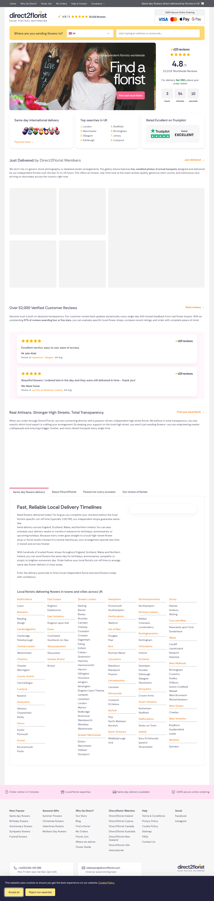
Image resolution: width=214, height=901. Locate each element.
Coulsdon (83, 631)
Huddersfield (176, 729)
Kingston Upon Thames (91, 690)
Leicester (113, 687)
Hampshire (114, 599)
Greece (30, 133)
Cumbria (22, 689)
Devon (20, 723)
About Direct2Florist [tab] (64, 492)
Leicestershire (116, 680)
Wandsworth (85, 720)
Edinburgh (88, 140)
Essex (50, 629)
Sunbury (174, 610)
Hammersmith (86, 665)
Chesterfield (24, 712)
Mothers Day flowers (54, 831)
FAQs (145, 836)
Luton (20, 605)
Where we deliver (86, 841)
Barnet (82, 610)
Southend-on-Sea (57, 640)
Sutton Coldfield (178, 686)
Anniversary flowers (20, 826)
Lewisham (83, 699)
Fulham (82, 652)
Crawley (174, 712)
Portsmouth (115, 605)
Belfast (143, 618)
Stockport (83, 754)
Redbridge (84, 711)
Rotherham (145, 708)
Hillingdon (83, 673)
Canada (36, 129)
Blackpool (114, 670)
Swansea (174, 657)
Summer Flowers (52, 816)
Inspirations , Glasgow (43, 357)
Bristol (51, 665)
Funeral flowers (18, 836)
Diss (110, 717)
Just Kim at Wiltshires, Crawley (47, 390)
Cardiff (173, 644)
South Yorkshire (148, 701)
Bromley (83, 618)
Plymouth (22, 734)
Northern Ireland (148, 612)
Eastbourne (54, 610)
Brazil (31, 129)
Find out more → (24, 142)
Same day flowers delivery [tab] (29, 492)
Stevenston (145, 682)
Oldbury (174, 682)
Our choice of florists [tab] (135, 492)
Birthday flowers (18, 821)
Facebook (181, 816)
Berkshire (22, 612)
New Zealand (24, 133)
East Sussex (54, 599)
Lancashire (114, 659)
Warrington (23, 670)
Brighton (52, 605)
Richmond (83, 716)
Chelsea (82, 627)
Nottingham (145, 640)
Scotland (144, 659)
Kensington (84, 686)
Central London (26, 646)
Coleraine (144, 623)
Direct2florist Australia (122, 831)
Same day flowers (19, 816)
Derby (20, 717)
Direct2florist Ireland (121, 816)
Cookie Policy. (106, 882)
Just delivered (195, 159)
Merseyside (115, 693)
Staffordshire (146, 719)
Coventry (174, 674)
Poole (20, 751)
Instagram (181, 821)
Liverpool (118, 140)
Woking (173, 614)
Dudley (173, 678)
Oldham (82, 750)
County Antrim (25, 676)
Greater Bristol (56, 659)
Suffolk (142, 731)
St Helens (113, 704)
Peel (110, 640)
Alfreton (21, 708)
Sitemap (147, 831)
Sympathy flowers (19, 831)
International (116, 850)
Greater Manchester (89, 735)
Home (13, 3)
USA (57, 133)
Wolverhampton (178, 699)
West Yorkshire (177, 718)
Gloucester (53, 653)
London (87, 126)
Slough (21, 623)
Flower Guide (83, 847)
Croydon (83, 635)
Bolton (82, 741)
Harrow (82, 669)
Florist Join (46, 3)
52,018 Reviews (97, 16)
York (110, 742)
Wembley (83, 724)
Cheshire (22, 659)
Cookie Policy (150, 826)
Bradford (174, 725)
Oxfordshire (145, 646)
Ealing (81, 644)
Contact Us (148, 841)
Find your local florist (31, 95)
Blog (78, 821)
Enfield (82, 648)
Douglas (112, 635)
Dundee (143, 670)
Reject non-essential (40, 892)
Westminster (24, 653)
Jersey (117, 135)
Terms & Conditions (153, 816)
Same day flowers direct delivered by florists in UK (171, 3)
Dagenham (84, 639)
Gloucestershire (56, 646)
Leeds (172, 733)
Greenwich (84, 656)
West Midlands (177, 663)
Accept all (13, 892)
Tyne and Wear (177, 620)
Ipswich (143, 742)
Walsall (173, 691)
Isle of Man (114, 629)
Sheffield (118, 126)
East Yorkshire (55, 616)
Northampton (146, 605)
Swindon (174, 746)
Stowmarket (145, 747)
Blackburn (114, 665)
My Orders (61, 3)
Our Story (81, 816)
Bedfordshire (24, 599)
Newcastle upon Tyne (181, 627)
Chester (21, 665)
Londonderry (146, 627)
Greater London (87, 599)
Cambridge (23, 635)
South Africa (35, 133)
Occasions (96, 3)
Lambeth (83, 694)
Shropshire (145, 689)
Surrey (173, 599)
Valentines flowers (53, 826)
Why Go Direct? (29, 3)
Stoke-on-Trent (147, 725)
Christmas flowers (53, 821)
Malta (55, 129)
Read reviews (195, 307)
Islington (83, 682)
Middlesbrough (116, 738)
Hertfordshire (116, 616)
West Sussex (176, 705)
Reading (21, 618)
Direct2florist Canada (121, 826)
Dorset (21, 740)
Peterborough (25, 640)
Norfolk (112, 710)
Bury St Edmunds (148, 738)
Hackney (83, 661)
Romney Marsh (116, 653)
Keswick (21, 695)
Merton (82, 707)
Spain (41, 133)
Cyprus (41, 129)
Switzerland (46, 133)
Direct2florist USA (119, 845)
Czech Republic (46, 129)
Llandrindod (176, 648)
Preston (112, 674)
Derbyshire (23, 702)
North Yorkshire (117, 731)
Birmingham (120, 131)
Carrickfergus (25, 682)
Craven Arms (146, 695)
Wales (172, 637)
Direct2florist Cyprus (121, 821)
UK (52, 133)
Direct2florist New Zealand (119, 838)
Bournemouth (25, 747)
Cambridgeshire (26, 629)
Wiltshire (174, 740)
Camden (83, 622)
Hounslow (83, 677)
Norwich (113, 725)
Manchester (90, 131)
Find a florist (83, 826)
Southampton (116, 610)
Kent (110, 646)
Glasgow (88, 135)
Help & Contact (79, 3)
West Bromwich (178, 695)
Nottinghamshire (148, 633)
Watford (113, 623)
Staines (173, 605)
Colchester (53, 635)
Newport (174, 652)
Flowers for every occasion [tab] (99, 492)
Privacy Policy (150, 821)
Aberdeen (144, 665)
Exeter (20, 730)
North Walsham (117, 721)
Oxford (143, 653)
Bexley (82, 614)
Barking (82, 605)
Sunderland (175, 631)
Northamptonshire (149, 599)
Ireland (51, 129)
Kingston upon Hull (58, 623)
